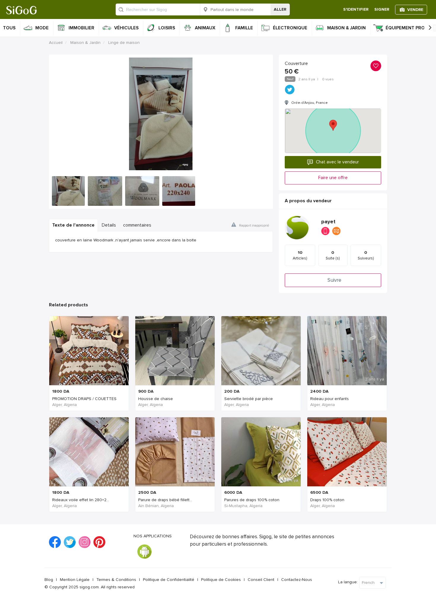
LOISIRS (166, 28)
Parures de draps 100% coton (251, 499)
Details (109, 225)
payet (328, 222)
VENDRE (415, 9)
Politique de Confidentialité (168, 579)
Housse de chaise (155, 398)
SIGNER (381, 9)
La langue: (348, 582)
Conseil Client (261, 579)
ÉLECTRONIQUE (290, 28)
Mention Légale (75, 579)
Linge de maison (124, 42)
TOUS (9, 28)
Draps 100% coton (327, 499)
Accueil (56, 42)
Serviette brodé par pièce (248, 398)
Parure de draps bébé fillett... (165, 499)
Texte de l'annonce (73, 225)
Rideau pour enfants (329, 398)
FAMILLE (244, 28)
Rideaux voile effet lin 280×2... (80, 499)
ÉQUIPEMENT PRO (405, 28)
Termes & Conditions (116, 579)
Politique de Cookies (221, 579)
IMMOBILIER (81, 28)
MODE (42, 28)
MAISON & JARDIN (346, 28)
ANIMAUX (205, 28)
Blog (48, 579)
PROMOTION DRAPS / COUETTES (84, 398)
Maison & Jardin (85, 42)
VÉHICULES (126, 28)
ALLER (280, 9)
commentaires (137, 225)
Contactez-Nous (296, 579)
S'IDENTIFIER (355, 9)
